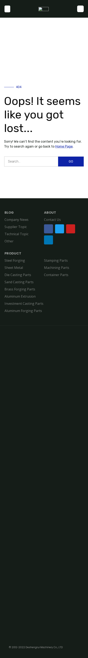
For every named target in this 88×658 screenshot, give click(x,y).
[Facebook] (48, 228)
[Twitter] (59, 228)
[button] (7, 9)
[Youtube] (70, 228)
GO (71, 161)
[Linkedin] (48, 239)
